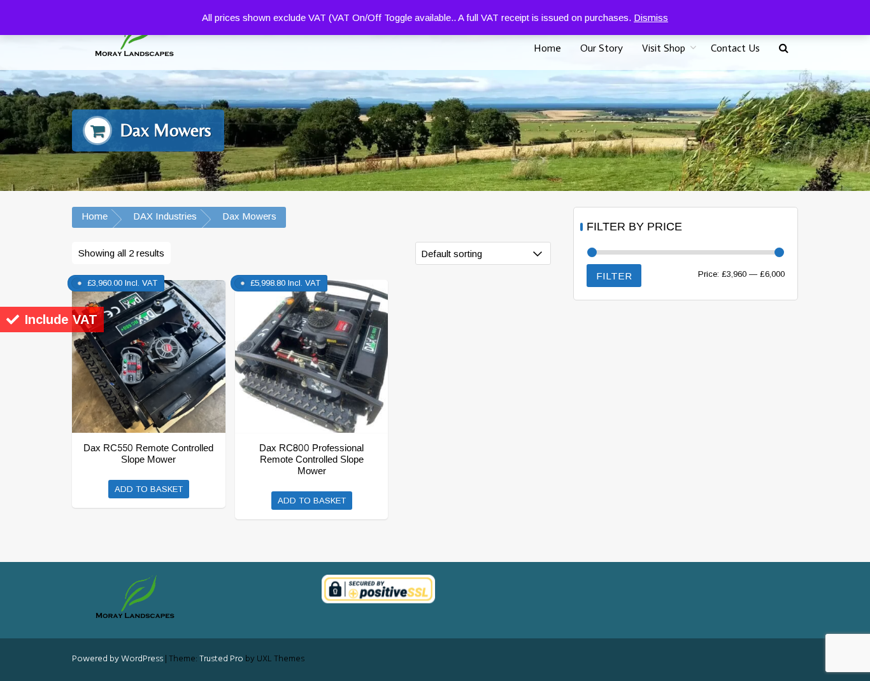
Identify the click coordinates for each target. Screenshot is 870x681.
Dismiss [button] (651, 17)
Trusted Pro (221, 659)
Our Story (601, 48)
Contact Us (735, 48)
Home (547, 48)
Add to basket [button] (149, 489)
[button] (783, 49)
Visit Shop (663, 48)
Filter (614, 275)
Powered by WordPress (117, 659)
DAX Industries (165, 216)
